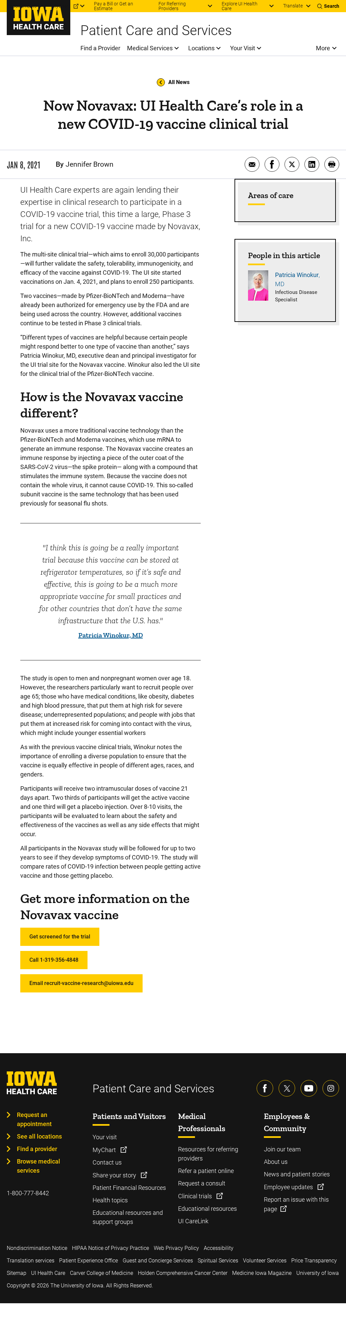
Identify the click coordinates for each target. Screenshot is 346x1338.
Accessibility (218, 1248)
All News (179, 82)
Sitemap (16, 1273)
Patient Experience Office (88, 1260)
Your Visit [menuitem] (242, 48)
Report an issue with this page (296, 1204)
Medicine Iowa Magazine (262, 1273)
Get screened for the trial (59, 936)
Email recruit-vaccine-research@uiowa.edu (81, 983)
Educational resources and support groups (128, 1217)
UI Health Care (48, 1273)
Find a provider (37, 1148)
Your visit (105, 1137)
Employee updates (289, 1187)
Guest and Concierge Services (158, 1260)
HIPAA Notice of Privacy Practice (110, 1248)
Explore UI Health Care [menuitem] (239, 6)
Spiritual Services (218, 1260)
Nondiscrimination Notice (37, 1248)
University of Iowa (317, 1273)
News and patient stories (297, 1174)
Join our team (282, 1149)
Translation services (30, 1260)
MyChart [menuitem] (61, 6)
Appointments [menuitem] (21, 6)
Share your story (115, 1175)
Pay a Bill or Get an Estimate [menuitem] (113, 6)
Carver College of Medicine (101, 1273)
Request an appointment (34, 1119)
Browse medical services (38, 1166)
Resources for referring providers (208, 1154)
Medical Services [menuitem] (150, 48)
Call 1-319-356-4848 (53, 960)
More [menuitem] (323, 48)
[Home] (38, 17)
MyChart (105, 1149)
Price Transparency (314, 1260)
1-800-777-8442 (28, 1193)
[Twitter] (286, 1088)
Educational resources (207, 1208)
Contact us (107, 1162)
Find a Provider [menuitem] (100, 48)
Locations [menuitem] (201, 48)
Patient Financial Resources (129, 1187)
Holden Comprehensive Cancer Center (182, 1273)
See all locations (39, 1136)
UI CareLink (193, 1221)
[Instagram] (330, 1088)
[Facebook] (264, 1088)
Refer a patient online (206, 1170)
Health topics (110, 1200)
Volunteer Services (265, 1260)
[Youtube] (308, 1088)
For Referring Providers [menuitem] (172, 6)
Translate (293, 5)
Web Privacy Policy (176, 1248)
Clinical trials (195, 1196)
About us (276, 1161)
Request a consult (201, 1183)
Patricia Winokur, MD (110, 635)
